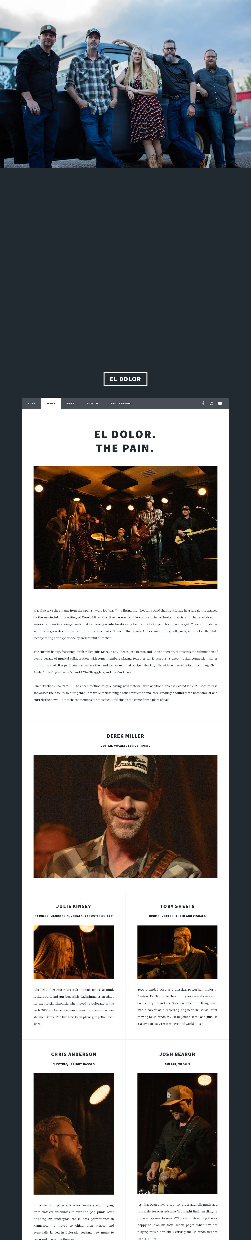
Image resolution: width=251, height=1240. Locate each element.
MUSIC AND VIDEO (121, 403)
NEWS (70, 403)
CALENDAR (92, 403)
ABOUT (50, 403)
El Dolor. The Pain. (125, 441)
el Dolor (126, 379)
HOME (31, 403)
